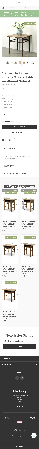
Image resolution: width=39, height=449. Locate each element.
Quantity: (5, 114)
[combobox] (19, 8)
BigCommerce (23, 436)
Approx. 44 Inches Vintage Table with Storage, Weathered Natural (9, 270)
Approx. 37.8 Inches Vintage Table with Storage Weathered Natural (9, 225)
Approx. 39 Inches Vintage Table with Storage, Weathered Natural (28, 270)
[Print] (6, 139)
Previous (3, 62)
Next (36, 62)
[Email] (3, 139)
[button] (19, 148)
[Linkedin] (10, 139)
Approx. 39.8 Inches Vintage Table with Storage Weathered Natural (28, 225)
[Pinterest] (14, 139)
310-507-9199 (20, 406)
